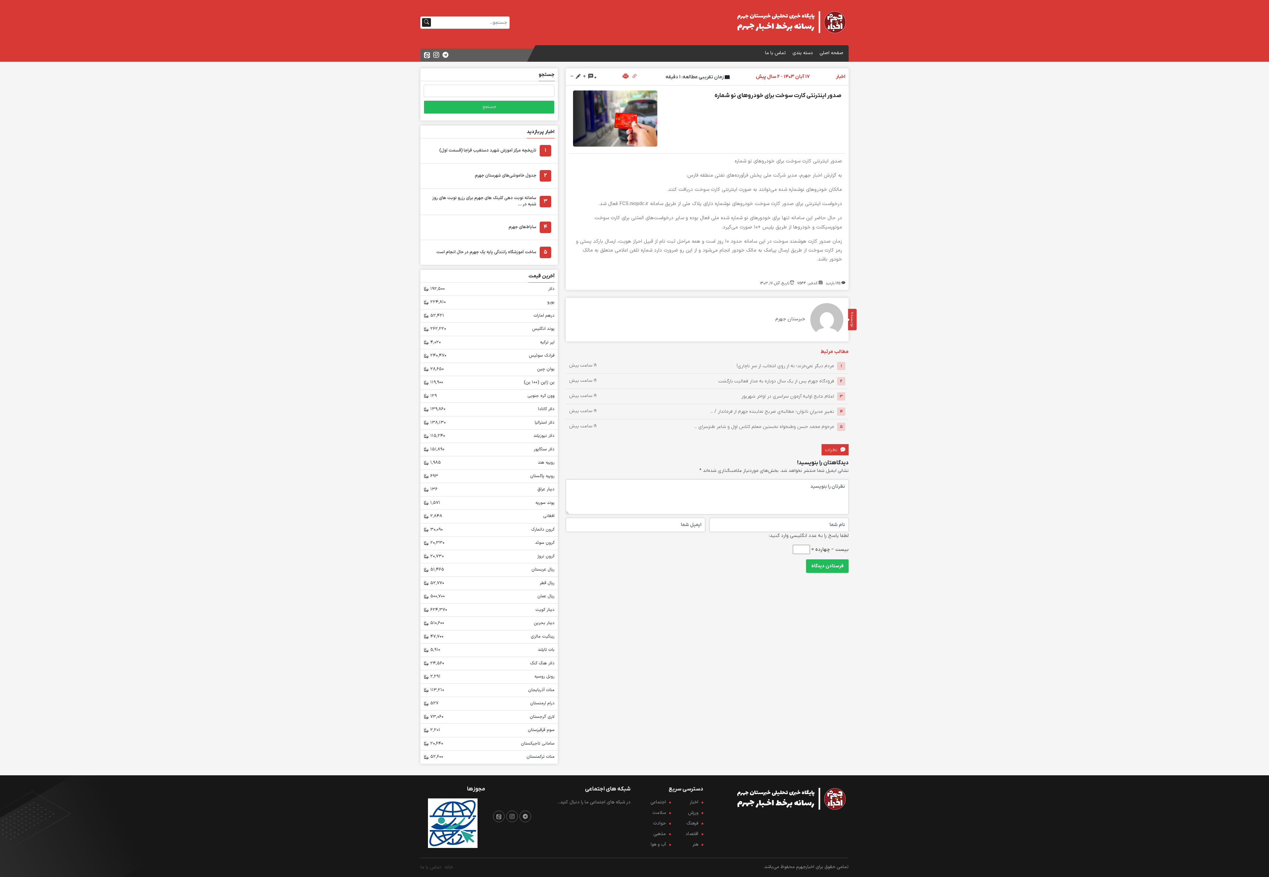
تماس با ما (775, 53)
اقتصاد (691, 833)
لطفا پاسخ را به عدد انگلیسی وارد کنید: (809, 535)
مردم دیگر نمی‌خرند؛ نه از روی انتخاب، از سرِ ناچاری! (785, 366)
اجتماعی (658, 802)
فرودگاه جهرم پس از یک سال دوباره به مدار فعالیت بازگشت (776, 381)
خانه (448, 867)
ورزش (693, 812)
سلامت (659, 812)
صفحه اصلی (831, 53)
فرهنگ (692, 823)
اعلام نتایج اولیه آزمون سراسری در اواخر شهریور (787, 396)
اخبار (694, 802)
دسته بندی (802, 53)
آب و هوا (658, 844)
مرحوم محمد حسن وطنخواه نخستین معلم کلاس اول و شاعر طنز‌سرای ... (764, 427)
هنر (695, 844)
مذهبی (659, 833)
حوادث (659, 823)
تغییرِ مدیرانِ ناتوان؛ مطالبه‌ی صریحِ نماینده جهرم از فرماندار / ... (772, 411)
